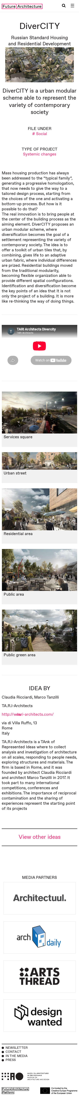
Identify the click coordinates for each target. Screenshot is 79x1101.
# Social (39, 133)
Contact (13, 1052)
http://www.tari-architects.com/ (28, 714)
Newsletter (17, 1048)
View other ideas (40, 837)
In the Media (17, 1056)
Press (11, 1060)
